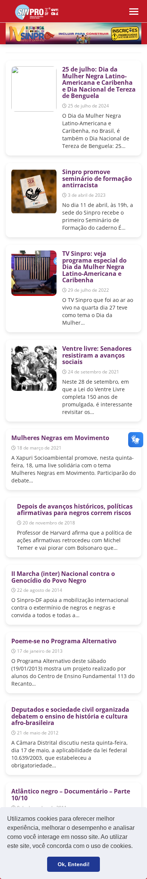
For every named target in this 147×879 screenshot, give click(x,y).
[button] (135, 847)
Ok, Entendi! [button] (74, 864)
